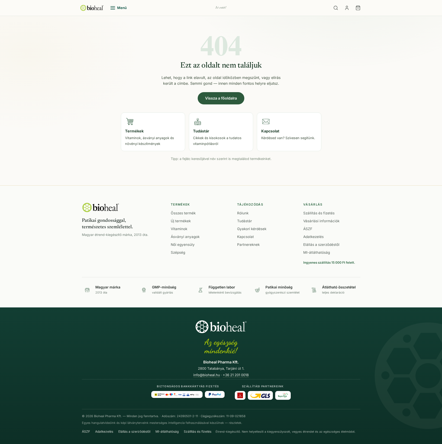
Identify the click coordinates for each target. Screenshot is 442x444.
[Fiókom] (347, 8)
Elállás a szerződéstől (321, 244)
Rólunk (242, 213)
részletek (235, 423)
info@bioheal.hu (206, 375)
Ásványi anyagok (185, 237)
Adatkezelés (313, 237)
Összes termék (183, 213)
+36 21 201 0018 (236, 375)
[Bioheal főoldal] (100, 207)
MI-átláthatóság (316, 252)
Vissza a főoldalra (221, 98)
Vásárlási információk (321, 221)
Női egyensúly (183, 244)
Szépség (178, 252)
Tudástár (244, 221)
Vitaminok (179, 229)
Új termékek (181, 221)
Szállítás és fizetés (319, 213)
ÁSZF (307, 229)
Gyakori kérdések (251, 229)
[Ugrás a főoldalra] (92, 8)
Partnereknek (248, 244)
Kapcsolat (245, 237)
